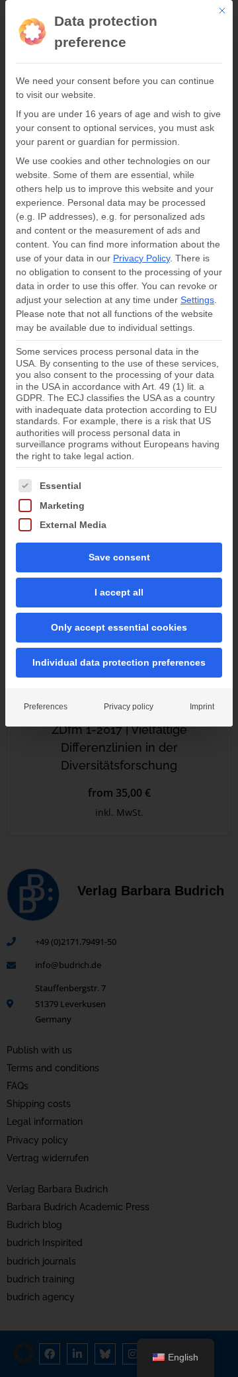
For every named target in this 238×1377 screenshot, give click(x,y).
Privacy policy (128, 706)
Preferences (45, 706)
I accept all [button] (119, 592)
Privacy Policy (141, 258)
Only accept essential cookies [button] (119, 627)
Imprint (202, 706)
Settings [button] (197, 299)
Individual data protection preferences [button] (119, 662)
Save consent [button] (119, 557)
